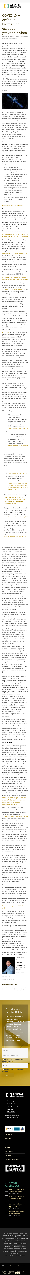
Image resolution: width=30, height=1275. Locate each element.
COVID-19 (11, 980)
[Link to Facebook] (24, 1270)
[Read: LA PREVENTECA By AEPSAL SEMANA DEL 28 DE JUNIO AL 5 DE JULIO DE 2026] (6, 1203)
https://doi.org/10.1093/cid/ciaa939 (13, 206)
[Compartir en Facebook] (4, 989)
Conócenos (8, 1134)
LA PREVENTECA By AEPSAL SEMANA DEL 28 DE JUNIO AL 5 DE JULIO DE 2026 (16, 1205)
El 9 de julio (5, 332)
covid (25, 965)
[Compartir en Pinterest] (19, 989)
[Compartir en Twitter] (9, 989)
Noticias (16, 36)
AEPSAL (10, 1265)
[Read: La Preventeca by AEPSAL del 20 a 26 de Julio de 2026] (6, 1190)
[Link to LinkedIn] (26, 1270)
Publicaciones (13, 38)
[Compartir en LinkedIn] (23, 989)
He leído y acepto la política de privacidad (12, 1070)
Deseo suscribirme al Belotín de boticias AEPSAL (13, 1060)
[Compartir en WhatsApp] (14, 989)
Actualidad (8, 1139)
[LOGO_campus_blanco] (15, 1168)
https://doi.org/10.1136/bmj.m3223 (15, 536)
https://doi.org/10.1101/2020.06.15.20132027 (16, 253)
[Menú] (27, 6)
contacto (23, 1255)
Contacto (8, 1155)
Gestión (18, 967)
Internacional (9, 1151)
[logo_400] (12, 5)
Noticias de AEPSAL (8, 36)
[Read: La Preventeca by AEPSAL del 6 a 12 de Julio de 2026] (6, 1196)
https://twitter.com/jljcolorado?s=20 (14, 289)
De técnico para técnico (12, 1159)
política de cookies (15, 1255)
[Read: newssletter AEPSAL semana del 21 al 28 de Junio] (6, 1212)
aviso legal (7, 1255)
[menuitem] (27, 6)
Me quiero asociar (10, 1143)
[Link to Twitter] (21, 1270)
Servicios (7, 1147)
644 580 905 (11, 1112)
